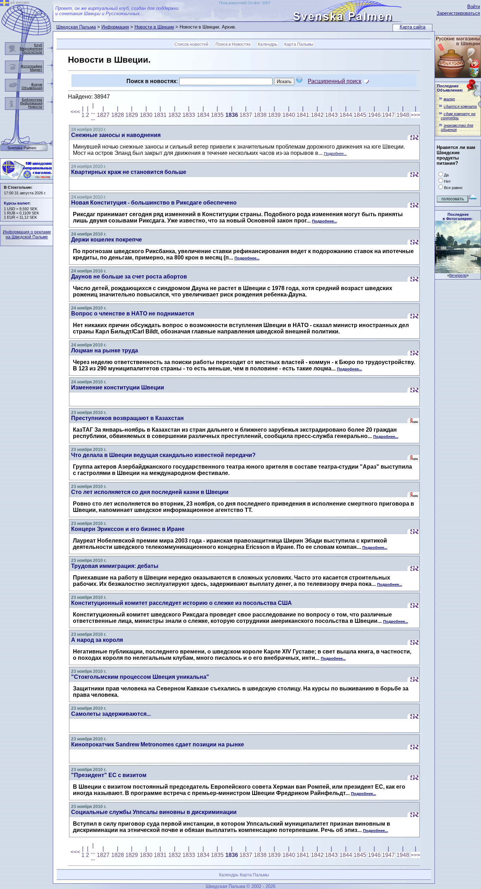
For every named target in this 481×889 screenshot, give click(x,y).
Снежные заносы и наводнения (116, 135)
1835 (217, 115)
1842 (317, 115)
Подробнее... (335, 153)
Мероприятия (31, 48)
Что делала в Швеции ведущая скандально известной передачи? (163, 455)
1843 (331, 115)
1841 (302, 115)
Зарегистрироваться (458, 13)
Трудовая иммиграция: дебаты (114, 566)
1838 (260, 115)
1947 (388, 115)
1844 (345, 115)
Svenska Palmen (21, 148)
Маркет (36, 69)
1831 (160, 115)
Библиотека (32, 99)
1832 (174, 115)
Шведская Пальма (76, 27)
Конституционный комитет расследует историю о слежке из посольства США (181, 603)
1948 (402, 115)
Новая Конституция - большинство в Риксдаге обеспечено (154, 203)
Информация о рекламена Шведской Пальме (27, 234)
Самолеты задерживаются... (111, 714)
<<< (75, 112)
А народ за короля (97, 640)
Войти (473, 6)
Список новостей (191, 44)
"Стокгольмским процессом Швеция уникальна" (140, 677)
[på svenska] (4, 4)
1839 (274, 115)
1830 (146, 115)
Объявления (31, 88)
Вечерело (458, 275)
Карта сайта (412, 27)
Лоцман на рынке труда (104, 350)
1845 (360, 115)
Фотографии (31, 66)
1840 (288, 115)
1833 (188, 115)
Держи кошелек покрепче (106, 240)
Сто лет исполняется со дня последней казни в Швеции (150, 492)
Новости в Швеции (154, 27)
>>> (415, 115)
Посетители (32, 52)
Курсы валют (16, 203)
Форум (36, 84)
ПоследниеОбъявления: (450, 88)
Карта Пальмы (298, 44)
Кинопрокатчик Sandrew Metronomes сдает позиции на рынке (157, 744)
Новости (35, 106)
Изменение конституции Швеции (117, 387)
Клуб (38, 45)
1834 (203, 115)
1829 (131, 115)
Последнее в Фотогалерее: (458, 216)
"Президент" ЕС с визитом (108, 775)
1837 (245, 115)
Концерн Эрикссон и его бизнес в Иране (128, 529)
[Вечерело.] (458, 271)
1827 (103, 115)
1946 (374, 115)
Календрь (267, 44)
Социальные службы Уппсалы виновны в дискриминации (154, 812)
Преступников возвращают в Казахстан (127, 418)
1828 (117, 115)
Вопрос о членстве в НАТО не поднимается (132, 314)
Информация (115, 27)
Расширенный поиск (334, 81)
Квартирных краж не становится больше (128, 172)
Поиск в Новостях (233, 44)
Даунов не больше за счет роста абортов (129, 277)
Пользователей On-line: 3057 (244, 3)
